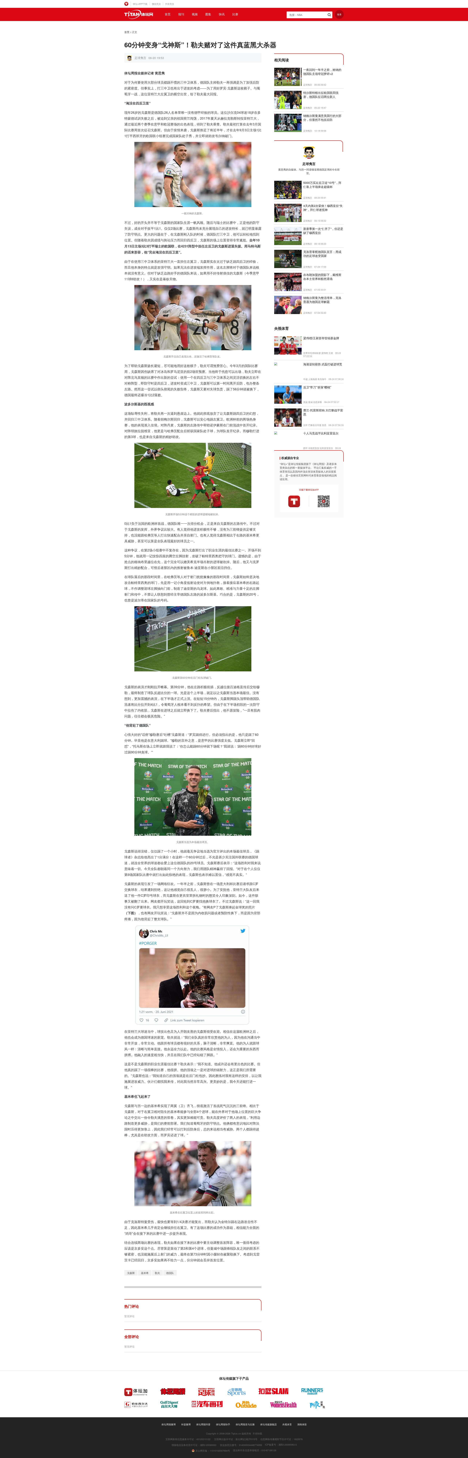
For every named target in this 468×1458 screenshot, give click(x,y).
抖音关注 (169, 3)
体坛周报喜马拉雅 (245, 1424)
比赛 (235, 14)
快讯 (222, 14)
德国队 (170, 1273)
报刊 (181, 14)
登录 (339, 14)
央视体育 (287, 1424)
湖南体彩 (302, 1424)
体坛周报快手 (223, 1424)
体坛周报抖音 (203, 1424)
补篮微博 (186, 1424)
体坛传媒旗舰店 (268, 1424)
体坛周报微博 (168, 1424)
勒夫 (157, 1273)
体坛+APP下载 (140, 3)
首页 (168, 14)
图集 (208, 14)
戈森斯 (131, 1273)
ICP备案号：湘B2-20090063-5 (281, 1444)
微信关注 (156, 3)
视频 (195, 14)
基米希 (145, 1273)
